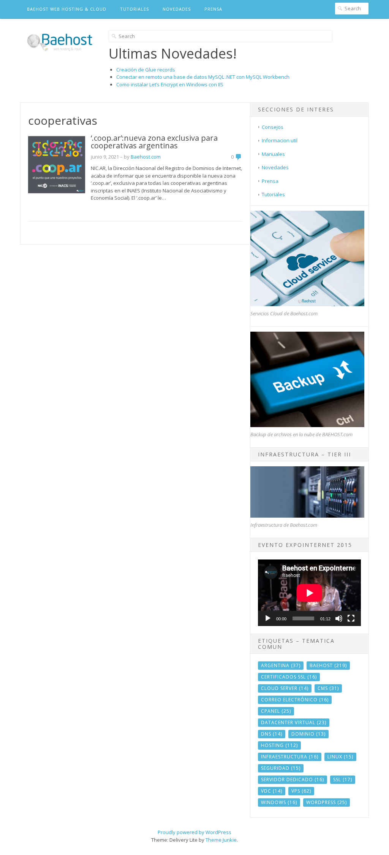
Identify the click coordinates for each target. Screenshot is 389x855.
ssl (342, 779)
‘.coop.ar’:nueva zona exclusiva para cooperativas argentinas (154, 142)
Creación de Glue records (145, 69)
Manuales (273, 154)
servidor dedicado (292, 779)
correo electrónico (295, 699)
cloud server (284, 688)
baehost (328, 665)
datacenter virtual (293, 722)
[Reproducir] (268, 618)
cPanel (276, 711)
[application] (309, 592)
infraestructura (289, 756)
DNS (271, 734)
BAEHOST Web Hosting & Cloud (66, 9)
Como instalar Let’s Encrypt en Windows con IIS (169, 84)
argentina (280, 665)
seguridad (280, 768)
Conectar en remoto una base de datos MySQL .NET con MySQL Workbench (202, 76)
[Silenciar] (339, 618)
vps (301, 791)
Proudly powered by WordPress (194, 832)
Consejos (272, 127)
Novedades (177, 9)
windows (279, 802)
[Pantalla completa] (351, 618)
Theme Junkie (221, 839)
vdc (271, 791)
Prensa (213, 9)
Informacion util (279, 140)
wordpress (326, 802)
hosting (279, 745)
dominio (308, 734)
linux (340, 756)
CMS (328, 688)
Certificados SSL (289, 677)
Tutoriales (134, 9)
